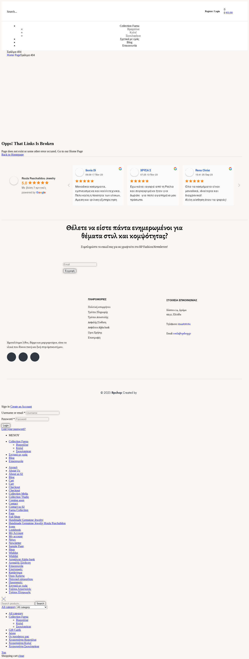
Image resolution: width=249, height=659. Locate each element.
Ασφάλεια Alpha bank (99, 327)
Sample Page (16, 546)
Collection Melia (18, 493)
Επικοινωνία (16, 461)
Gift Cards (15, 629)
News (12, 539)
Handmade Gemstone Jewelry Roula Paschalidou (37, 523)
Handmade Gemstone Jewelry (26, 520)
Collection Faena (18, 441)
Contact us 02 (17, 506)
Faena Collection (18, 510)
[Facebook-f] (11, 357)
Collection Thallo (19, 496)
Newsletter (15, 543)
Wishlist (13, 552)
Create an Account (21, 406)
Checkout (14, 487)
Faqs (11, 513)
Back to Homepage (12, 154)
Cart (11, 480)
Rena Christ (202, 170)
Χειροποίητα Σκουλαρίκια (24, 646)
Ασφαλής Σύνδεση (97, 322)
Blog (11, 457)
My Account (16, 533)
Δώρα (12, 633)
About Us (14, 470)
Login (6, 425)
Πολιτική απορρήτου (99, 307)
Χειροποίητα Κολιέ (20, 643)
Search (40, 603)
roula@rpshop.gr (182, 333)
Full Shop (14, 516)
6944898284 (184, 324)
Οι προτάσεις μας (19, 636)
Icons (12, 526)
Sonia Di (90, 170)
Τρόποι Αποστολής (98, 317)
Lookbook (15, 529)
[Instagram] (23, 357)
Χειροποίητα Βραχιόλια (22, 639)
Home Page (13, 55)
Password (8, 419)
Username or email (13, 412)
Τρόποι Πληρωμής (98, 312)
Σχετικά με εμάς (18, 454)
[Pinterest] (34, 357)
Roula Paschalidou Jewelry (38, 178)
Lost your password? (13, 429)
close (21, 655)
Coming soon (16, 500)
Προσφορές (15, 582)
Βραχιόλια (22, 444)
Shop (12, 549)
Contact (13, 503)
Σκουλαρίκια (23, 451)
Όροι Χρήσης (95, 332)
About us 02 (16, 473)
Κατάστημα (15, 572)
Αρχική (13, 467)
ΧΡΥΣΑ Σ (145, 170)
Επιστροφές (94, 337)
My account (15, 536)
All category (16, 613)
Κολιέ (19, 448)
